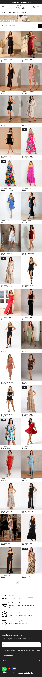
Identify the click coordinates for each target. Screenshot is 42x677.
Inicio (3, 12)
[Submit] (38, 644)
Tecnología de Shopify (26, 673)
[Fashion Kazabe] (21, 7)
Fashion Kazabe (13, 673)
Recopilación (13, 12)
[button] (38, 7)
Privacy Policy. (35, 650)
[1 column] (35, 26)
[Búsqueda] (34, 7)
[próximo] (24, 582)
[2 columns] (40, 26)
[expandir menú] (3, 7)
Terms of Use (23, 650)
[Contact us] (4, 669)
